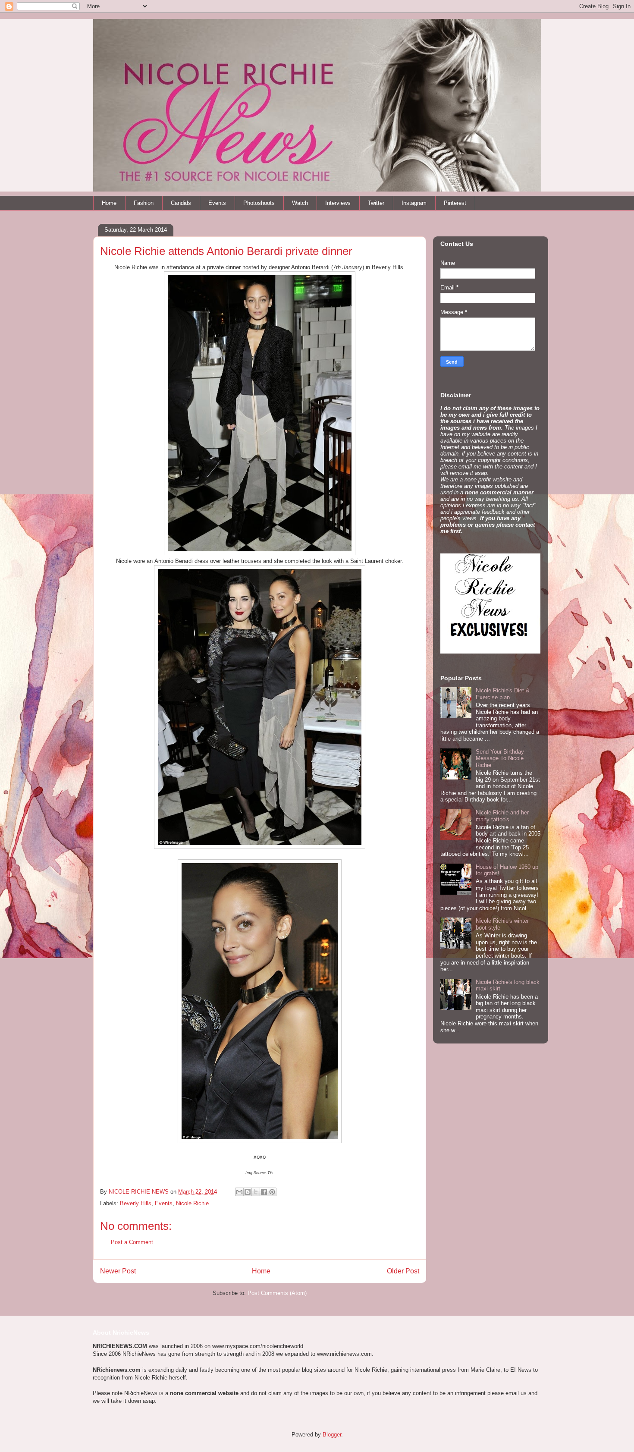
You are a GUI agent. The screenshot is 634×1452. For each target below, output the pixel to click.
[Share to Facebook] (264, 1192)
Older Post (403, 1271)
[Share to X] (255, 1192)
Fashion (144, 203)
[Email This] (239, 1192)
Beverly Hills (135, 1203)
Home (109, 203)
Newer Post (118, 1271)
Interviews (338, 203)
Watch (300, 203)
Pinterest (455, 203)
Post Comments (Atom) (277, 1293)
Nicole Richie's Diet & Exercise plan (503, 694)
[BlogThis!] (247, 1192)
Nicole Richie (192, 1203)
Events (217, 203)
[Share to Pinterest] (272, 1192)
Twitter (376, 203)
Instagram (414, 203)
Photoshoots (259, 203)
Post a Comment (132, 1242)
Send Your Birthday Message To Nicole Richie (500, 758)
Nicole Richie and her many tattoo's (502, 816)
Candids (181, 203)
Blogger (332, 1434)
